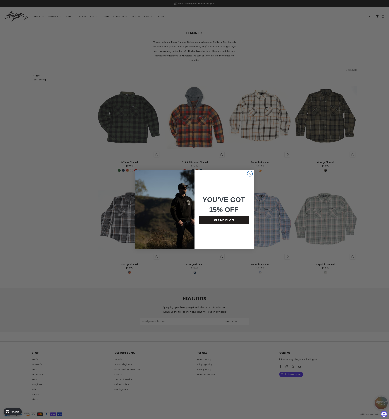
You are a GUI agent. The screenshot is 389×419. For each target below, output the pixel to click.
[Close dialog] (250, 173)
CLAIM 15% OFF (224, 220)
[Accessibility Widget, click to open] (384, 414)
